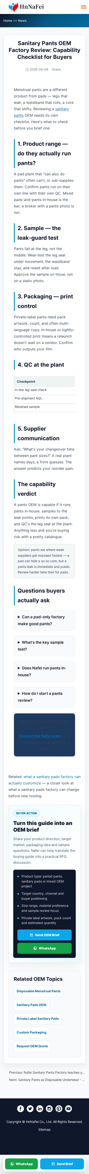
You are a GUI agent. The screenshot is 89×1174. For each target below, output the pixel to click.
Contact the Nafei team (39, 736)
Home (7, 20)
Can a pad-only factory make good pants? (41, 620)
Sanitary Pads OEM (31, 1005)
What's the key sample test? (41, 646)
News (22, 20)
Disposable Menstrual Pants (38, 991)
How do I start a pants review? (40, 697)
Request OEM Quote (32, 1046)
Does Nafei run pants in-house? (42, 671)
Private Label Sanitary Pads (38, 1018)
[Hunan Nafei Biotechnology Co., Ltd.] (26, 7)
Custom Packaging (31, 1032)
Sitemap (44, 1129)
